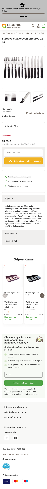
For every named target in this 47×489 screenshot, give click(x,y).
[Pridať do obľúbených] (5, 266)
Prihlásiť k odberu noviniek (23, 383)
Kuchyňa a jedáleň (31, 33)
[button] (5, 296)
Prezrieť (23, 16)
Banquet (12, 116)
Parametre (9, 233)
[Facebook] (8, 440)
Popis (7, 198)
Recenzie (10, 241)
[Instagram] (16, 440)
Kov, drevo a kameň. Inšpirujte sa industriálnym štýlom (21, 10)
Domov (18, 33)
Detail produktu (20, 321)
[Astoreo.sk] (12, 26)
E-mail (8, 375)
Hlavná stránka (7, 33)
